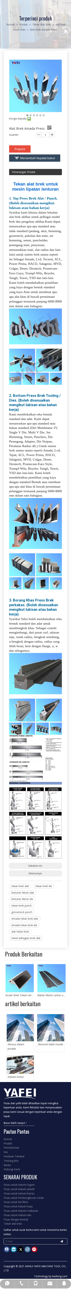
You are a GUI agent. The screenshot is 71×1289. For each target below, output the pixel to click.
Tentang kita (11, 1160)
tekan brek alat (20, 886)
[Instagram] (27, 1249)
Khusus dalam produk (16, 1046)
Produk (8, 1143)
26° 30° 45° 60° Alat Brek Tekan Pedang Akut (51, 995)
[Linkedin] (14, 1249)
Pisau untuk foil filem (16, 1202)
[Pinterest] (34, 1249)
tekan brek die (44, 886)
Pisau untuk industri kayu (18, 1206)
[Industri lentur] (20, 1065)
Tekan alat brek (13, 1223)
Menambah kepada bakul (37, 158)
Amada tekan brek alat (24, 918)
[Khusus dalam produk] (20, 1027)
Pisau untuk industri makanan (21, 1210)
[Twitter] (20, 1249)
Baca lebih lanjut (15, 1123)
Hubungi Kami (12, 1169)
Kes (6, 1152)
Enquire (20, 149)
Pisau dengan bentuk (16, 1219)
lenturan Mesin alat (22, 892)
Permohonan (11, 1147)
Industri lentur (16, 1077)
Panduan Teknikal (14, 1156)
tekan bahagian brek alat (25, 938)
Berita (7, 1165)
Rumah (8, 1139)
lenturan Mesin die (22, 899)
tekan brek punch (21, 905)
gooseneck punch (21, 912)
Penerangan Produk (23, 172)
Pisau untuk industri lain (17, 1215)
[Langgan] (61, 1241)
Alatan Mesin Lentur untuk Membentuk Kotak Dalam (19, 995)
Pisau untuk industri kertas (19, 1193)
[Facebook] (7, 1249)
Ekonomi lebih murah (50, 1044)
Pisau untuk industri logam (19, 1184)
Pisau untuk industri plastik (19, 1189)
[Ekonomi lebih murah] (50, 1027)
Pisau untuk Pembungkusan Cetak (24, 1198)
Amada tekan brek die (24, 925)
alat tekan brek (20, 931)
